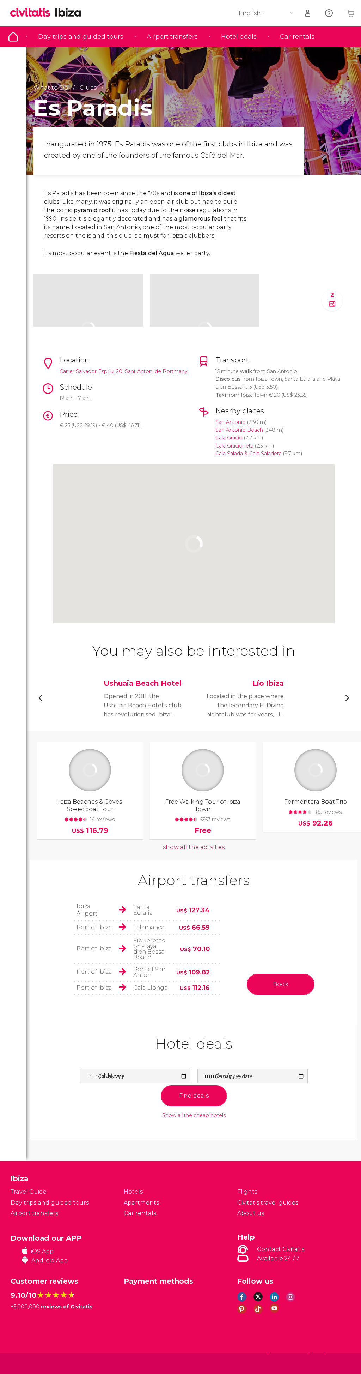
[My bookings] (308, 13)
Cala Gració (229, 437)
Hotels (133, 1191)
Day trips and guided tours (80, 37)
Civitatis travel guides (267, 1202)
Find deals (194, 1095)
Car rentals (297, 37)
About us (250, 1213)
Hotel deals (239, 37)
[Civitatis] (25, 1363)
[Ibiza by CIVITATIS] (32, 12)
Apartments (141, 1202)
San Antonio (230, 422)
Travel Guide (13, 36)
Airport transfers (172, 37)
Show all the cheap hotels (194, 1115)
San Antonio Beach (239, 430)
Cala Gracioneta (234, 446)
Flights (247, 1191)
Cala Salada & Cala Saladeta (248, 453)
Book (280, 984)
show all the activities (194, 847)
